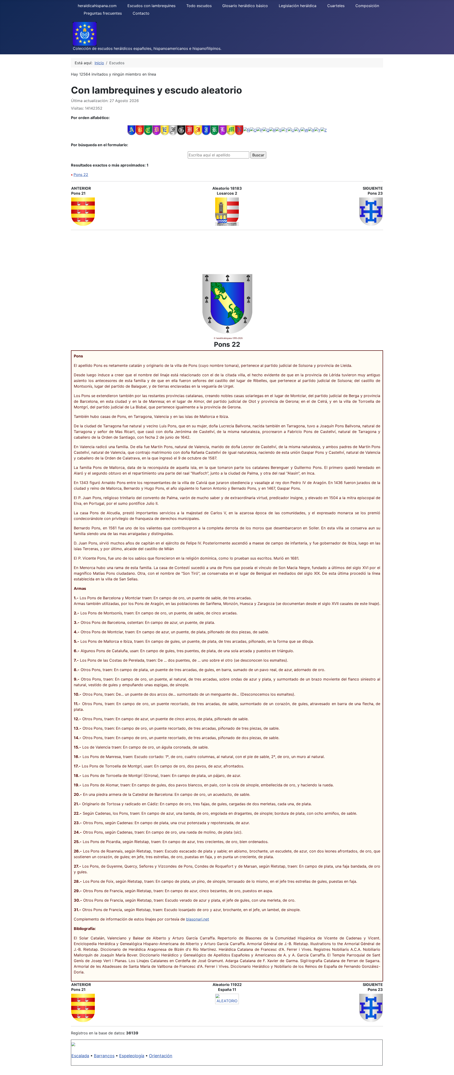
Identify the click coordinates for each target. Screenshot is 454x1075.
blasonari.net (197, 919)
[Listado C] (148, 130)
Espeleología (131, 1055)
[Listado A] (131, 130)
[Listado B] (140, 130)
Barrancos (104, 1055)
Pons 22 (81, 174)
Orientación (160, 1055)
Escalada (80, 1055)
